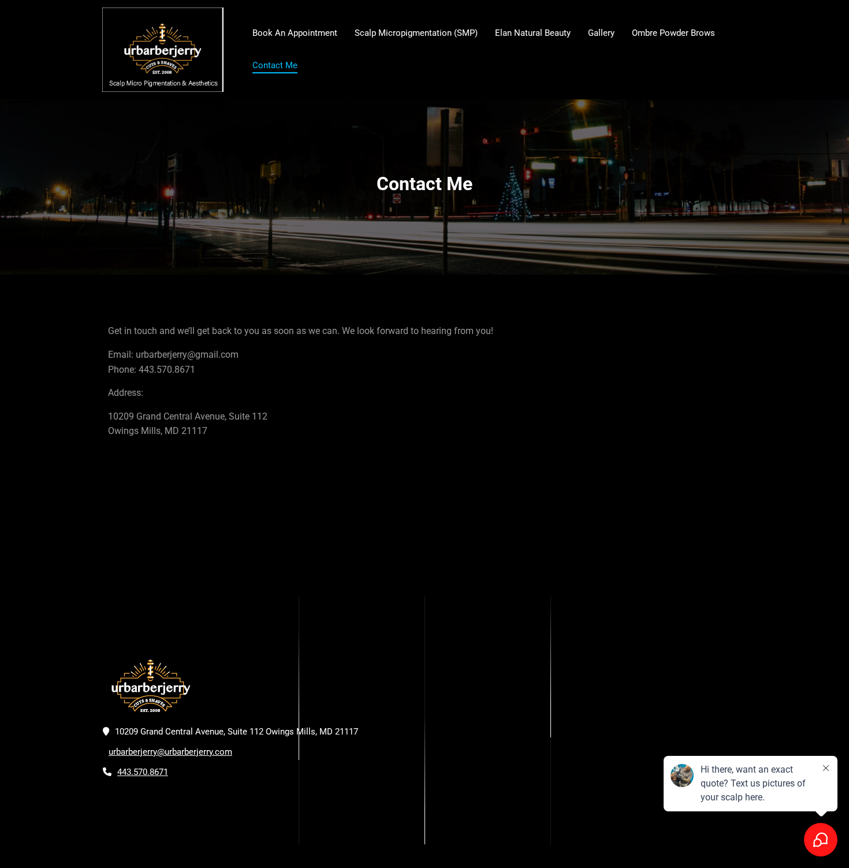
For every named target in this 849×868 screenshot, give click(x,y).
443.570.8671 (142, 772)
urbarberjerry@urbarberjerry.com (170, 752)
